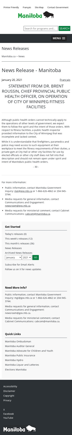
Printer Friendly (11, 7)
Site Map (39, 7)
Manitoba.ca (9, 56)
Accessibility (10, 386)
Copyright (8, 395)
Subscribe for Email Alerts (19, 264)
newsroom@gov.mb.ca (17, 205)
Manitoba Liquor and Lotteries (22, 364)
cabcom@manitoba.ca (37, 213)
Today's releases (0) (15, 234)
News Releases (13, 248)
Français (27, 7)
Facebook (8, 413)
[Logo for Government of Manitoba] (36, 17)
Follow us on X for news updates (23, 269)
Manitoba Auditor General (19, 346)
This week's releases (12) (18, 238)
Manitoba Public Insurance (20, 355)
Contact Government (57, 7)
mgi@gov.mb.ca (23, 191)
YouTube (8, 417)
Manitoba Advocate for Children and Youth (29, 350)
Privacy (7, 400)
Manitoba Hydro (14, 360)
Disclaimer (9, 391)
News (21, 56)
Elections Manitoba (15, 369)
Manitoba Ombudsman (18, 341)
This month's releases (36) (19, 243)
